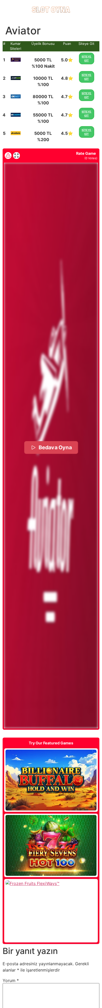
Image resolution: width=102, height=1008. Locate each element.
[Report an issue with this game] (8, 155)
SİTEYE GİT (86, 58)
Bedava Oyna (55, 447)
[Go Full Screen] (16, 155)
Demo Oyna (51, 780)
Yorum (11, 980)
